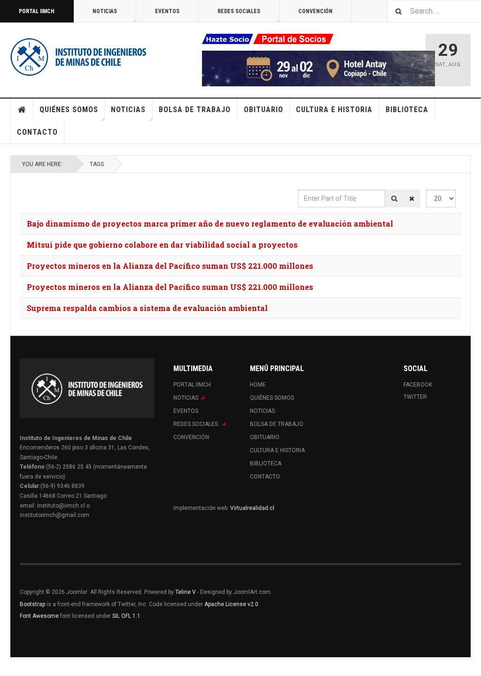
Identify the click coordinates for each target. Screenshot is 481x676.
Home (22, 110)
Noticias (105, 11)
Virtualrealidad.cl (252, 508)
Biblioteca (407, 109)
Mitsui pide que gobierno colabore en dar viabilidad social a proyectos (162, 245)
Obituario (263, 109)
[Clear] (411, 198)
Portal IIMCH (36, 11)
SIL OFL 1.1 (126, 616)
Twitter (415, 397)
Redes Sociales (238, 11)
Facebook (417, 384)
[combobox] (434, 11)
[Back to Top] (9, 666)
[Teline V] (78, 56)
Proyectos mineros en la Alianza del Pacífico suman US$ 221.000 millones (170, 266)
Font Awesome (39, 616)
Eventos (167, 11)
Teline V (185, 592)
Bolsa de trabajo (195, 109)
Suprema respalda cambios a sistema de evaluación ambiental (147, 308)
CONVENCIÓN (315, 11)
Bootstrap (32, 604)
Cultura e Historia (334, 109)
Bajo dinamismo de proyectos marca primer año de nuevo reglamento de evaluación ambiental (210, 223)
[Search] (394, 198)
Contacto (37, 132)
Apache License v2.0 (231, 604)
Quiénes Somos (68, 109)
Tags (97, 164)
